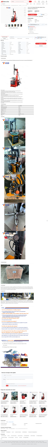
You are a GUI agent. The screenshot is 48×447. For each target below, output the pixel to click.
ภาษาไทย (36, 442)
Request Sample (41, 16)
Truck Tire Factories (20, 435)
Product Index (37, 441)
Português (11, 442)
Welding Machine (14, 424)
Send (7, 385)
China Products (9, 441)
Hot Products (5, 441)
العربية (28, 442)
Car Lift (13, 423)
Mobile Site (40, 441)
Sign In (29, 33)
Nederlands (25, 442)
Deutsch (22, 442)
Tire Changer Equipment (39, 435)
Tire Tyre (9, 435)
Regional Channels (33, 441)
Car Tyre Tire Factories (13, 435)
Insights (43, 441)
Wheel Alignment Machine (39, 423)
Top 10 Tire (16, 437)
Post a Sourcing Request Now (22, 385)
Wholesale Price (25, 441)
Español (9, 442)
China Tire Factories (3, 435)
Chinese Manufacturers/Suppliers (15, 441)
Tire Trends (20, 437)
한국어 (30, 442)
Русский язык (17, 442)
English (6, 442)
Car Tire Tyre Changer (11, 437)
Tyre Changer (20, 5)
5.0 (37, 38)
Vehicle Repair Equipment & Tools (14, 5)
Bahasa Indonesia (45, 442)
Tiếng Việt (41, 442)
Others (25, 424)
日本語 (32, 442)
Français (14, 442)
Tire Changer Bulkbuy (25, 437)
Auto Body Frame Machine (4, 423)
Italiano (20, 442)
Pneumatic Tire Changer (4, 437)
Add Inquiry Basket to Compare (14, 27)
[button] (31, 38)
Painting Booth (25, 423)
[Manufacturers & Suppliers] (5, 1)
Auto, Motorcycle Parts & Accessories (6, 5)
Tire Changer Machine (26, 435)
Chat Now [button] (43, 14)
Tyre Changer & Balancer (3, 424)
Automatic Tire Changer (24, 5)
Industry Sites (28, 441)
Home (1, 5)
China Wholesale (21, 441)
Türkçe (38, 442)
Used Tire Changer (33, 435)
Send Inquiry (32, 14)
